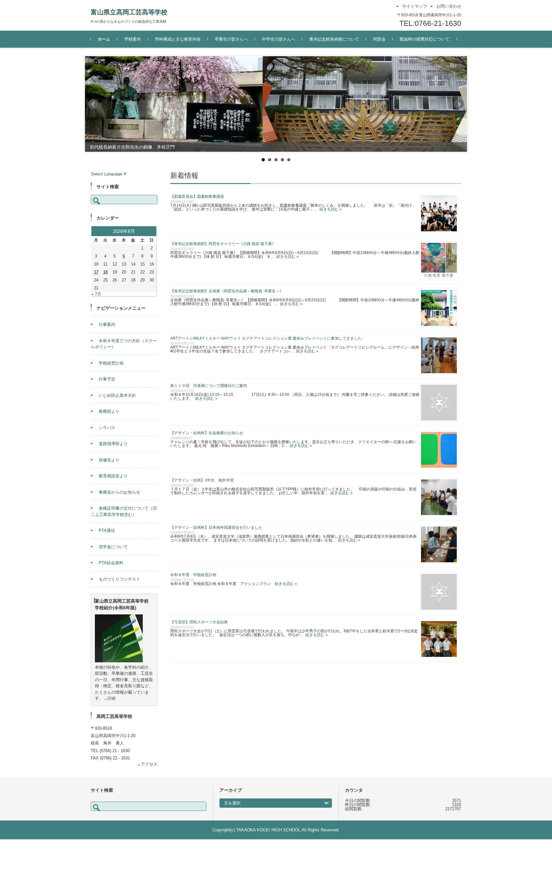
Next (459, 104)
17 (96, 272)
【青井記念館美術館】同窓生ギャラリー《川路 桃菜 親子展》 (223, 244)
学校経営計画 (111, 363)
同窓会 (379, 39)
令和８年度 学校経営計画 (193, 575)
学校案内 (132, 39)
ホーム (104, 39)
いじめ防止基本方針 (117, 395)
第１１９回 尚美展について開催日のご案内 (208, 385)
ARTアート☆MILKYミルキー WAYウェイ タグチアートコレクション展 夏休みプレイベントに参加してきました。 (267, 338)
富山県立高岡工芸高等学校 (129, 12)
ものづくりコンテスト (119, 579)
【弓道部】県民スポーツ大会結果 (199, 622)
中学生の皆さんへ (278, 39)
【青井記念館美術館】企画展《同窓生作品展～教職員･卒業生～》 (226, 291)
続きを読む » (330, 209)
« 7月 (96, 294)
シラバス (107, 427)
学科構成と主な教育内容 (178, 39)
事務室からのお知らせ (119, 492)
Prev (93, 104)
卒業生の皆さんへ (231, 39)
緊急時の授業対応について (424, 39)
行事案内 (107, 324)
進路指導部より (113, 443)
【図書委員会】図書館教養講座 (197, 196)
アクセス (149, 764)
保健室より (109, 460)
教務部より (109, 411)
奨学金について (113, 546)
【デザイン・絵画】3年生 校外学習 (202, 480)
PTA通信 (107, 530)
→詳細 (109, 698)
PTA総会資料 (111, 562)
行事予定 (107, 379)
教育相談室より (113, 475)
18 (105, 272)
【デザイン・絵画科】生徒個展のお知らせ (206, 433)
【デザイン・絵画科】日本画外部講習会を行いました (216, 527)
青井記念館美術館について (334, 39)
